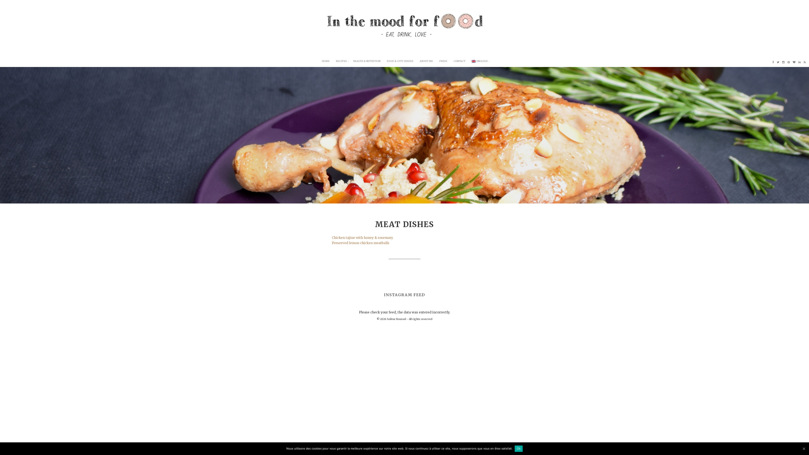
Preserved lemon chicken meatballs (360, 243)
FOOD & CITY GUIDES (400, 61)
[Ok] (804, 449)
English (482, 61)
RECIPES (341, 61)
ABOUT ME (426, 61)
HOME (325, 61)
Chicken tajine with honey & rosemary (362, 238)
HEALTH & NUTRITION (366, 61)
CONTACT (459, 61)
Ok (519, 448)
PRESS (443, 61)
